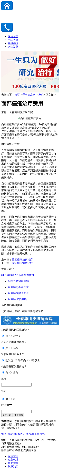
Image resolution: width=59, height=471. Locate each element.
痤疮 (41, 94)
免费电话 (13, 459)
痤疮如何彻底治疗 (22, 263)
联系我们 (13, 466)
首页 (17, 94)
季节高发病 (29, 94)
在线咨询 (13, 43)
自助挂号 (13, 463)
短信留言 (17, 434)
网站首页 (13, 36)
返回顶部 (6, 434)
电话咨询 (13, 39)
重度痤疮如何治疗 (22, 259)
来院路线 (13, 46)
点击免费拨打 (17, 275)
